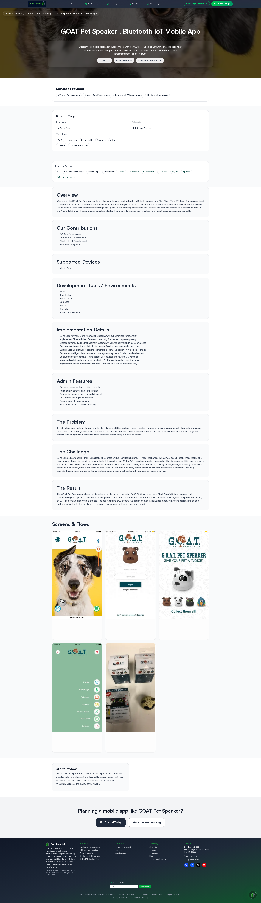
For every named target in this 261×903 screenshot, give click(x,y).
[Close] (148, 413)
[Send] (146, 487)
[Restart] (142, 413)
